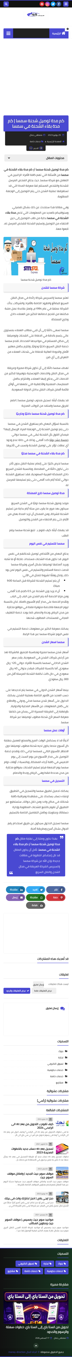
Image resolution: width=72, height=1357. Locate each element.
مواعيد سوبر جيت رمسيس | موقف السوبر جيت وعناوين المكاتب (29, 1221)
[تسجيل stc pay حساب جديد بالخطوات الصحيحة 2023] (62, 1148)
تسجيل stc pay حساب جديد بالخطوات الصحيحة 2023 (32, 1150)
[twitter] (53, 4)
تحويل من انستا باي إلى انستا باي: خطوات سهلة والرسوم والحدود (37, 1329)
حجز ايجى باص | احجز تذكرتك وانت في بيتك (29, 1198)
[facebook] (58, 4)
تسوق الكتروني (55, 1063)
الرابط (26, 634)
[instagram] (47, 4)
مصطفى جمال (60, 1338)
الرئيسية (56, 33)
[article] (36, 925)
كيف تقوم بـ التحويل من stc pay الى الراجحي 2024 (32, 1125)
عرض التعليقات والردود (16, 991)
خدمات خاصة (35, 141)
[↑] (36, 1345)
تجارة (60, 1057)
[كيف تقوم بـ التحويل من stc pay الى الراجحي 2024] (62, 1123)
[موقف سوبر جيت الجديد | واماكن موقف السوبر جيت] (62, 1173)
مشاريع (59, 1082)
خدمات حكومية (55, 1070)
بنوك (60, 1051)
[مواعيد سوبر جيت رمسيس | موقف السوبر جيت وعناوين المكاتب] (62, 1219)
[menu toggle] (66, 4)
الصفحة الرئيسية (54, 141)
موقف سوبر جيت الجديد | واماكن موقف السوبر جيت (30, 1175)
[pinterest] (41, 4)
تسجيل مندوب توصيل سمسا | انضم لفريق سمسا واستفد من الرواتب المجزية (39, 403)
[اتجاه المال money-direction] (36, 15)
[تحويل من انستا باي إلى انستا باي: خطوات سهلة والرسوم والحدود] (36, 1307)
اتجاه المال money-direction (22, 1352)
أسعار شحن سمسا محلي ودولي (35, 700)
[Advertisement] (36, 76)
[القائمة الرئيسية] (8, 33)
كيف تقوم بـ (43, 530)
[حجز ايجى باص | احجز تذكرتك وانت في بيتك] (62, 1198)
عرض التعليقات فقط (43, 991)
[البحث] (6, 4)
